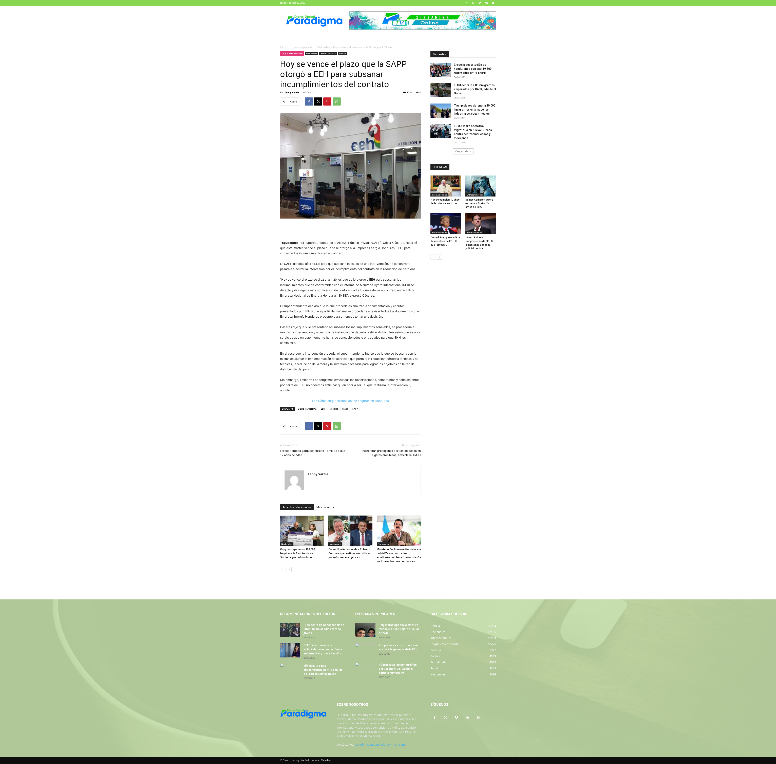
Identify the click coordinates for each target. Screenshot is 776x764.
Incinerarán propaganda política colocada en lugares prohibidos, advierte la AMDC (391, 453)
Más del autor (325, 507)
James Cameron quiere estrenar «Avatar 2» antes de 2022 (479, 203)
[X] (473, 3)
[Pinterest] (327, 101)
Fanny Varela (292, 92)
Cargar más (461, 151)
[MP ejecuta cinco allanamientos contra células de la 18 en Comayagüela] (290, 671)
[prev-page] (282, 569)
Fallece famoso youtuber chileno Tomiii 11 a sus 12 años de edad (312, 453)
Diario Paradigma (307, 408)
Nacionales (323, 47)
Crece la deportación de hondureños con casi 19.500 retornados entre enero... (472, 68)
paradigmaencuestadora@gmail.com (380, 744)
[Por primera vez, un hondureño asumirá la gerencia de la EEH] (365, 650)
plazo (345, 408)
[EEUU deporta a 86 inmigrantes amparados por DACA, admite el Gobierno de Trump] (440, 90)
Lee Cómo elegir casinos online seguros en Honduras (350, 401)
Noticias (333, 408)
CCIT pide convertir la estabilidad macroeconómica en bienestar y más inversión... (324, 649)
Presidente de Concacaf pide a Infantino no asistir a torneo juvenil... (324, 629)
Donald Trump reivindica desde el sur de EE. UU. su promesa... (445, 241)
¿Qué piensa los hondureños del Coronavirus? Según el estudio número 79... (398, 668)
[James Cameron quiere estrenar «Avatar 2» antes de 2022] (480, 186)
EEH (323, 408)
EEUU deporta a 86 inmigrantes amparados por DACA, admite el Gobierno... (475, 89)
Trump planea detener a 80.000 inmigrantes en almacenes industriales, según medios (474, 109)
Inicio (283, 47)
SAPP (355, 408)
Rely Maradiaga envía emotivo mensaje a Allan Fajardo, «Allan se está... (399, 629)
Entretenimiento (475, 194)
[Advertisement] (350, 230)
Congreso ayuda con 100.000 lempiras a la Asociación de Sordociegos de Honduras (297, 553)
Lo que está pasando (301, 47)
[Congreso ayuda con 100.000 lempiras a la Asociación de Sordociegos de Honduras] (302, 531)
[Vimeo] (480, 3)
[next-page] (289, 569)
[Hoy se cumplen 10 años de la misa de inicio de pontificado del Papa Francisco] (445, 186)
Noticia (342, 53)
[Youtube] (493, 3)
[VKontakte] (486, 3)
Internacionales (328, 53)
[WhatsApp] (337, 101)
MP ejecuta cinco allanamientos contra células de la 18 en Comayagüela (323, 669)
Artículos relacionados (297, 507)
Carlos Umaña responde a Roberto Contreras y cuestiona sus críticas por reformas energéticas (349, 553)
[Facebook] (466, 3)
